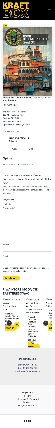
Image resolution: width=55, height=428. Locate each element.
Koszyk (27, 396)
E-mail (6, 256)
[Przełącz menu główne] (49, 10)
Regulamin (27, 402)
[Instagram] (29, 421)
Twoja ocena (8, 199)
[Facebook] (25, 421)
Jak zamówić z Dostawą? (27, 399)
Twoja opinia (9, 208)
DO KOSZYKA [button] (12, 326)
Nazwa (6, 244)
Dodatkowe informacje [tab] (19, 138)
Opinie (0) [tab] (13, 141)
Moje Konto (27, 392)
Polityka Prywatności (27, 405)
